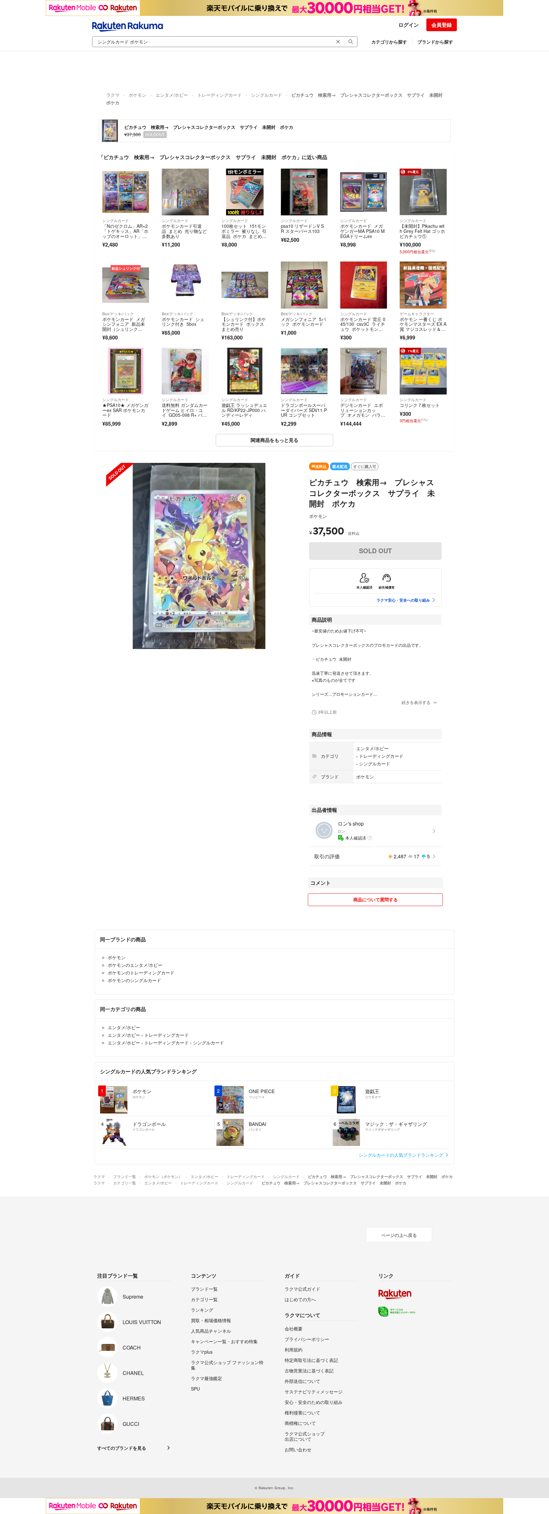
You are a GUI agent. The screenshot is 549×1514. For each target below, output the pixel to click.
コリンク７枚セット (420, 405)
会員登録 (441, 24)
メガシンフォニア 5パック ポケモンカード (303, 321)
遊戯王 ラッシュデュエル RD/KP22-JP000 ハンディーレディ (244, 410)
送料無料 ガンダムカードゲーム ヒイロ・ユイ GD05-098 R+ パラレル (184, 412)
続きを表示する (416, 702)
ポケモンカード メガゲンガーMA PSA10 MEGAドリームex (362, 231)
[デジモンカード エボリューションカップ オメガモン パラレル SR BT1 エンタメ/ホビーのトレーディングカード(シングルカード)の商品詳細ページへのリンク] (363, 371)
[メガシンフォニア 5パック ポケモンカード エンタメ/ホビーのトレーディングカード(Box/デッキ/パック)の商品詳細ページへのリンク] (304, 285)
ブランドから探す (435, 41)
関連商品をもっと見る (274, 439)
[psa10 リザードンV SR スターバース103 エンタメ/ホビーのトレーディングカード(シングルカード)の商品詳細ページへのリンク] (304, 192)
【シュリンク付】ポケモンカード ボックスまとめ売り (243, 324)
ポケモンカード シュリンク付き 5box (183, 321)
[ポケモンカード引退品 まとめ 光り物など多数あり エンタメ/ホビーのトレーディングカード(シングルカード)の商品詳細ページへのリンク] (185, 192)
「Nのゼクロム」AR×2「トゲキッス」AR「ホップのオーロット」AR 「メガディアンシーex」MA (125, 236)
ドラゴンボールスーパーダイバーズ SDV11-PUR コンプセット (304, 410)
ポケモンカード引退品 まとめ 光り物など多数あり (184, 231)
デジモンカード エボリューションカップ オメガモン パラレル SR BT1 (362, 412)
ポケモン (137, 95)
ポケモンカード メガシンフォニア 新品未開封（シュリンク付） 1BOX (123, 326)
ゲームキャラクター (417, 313)
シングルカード (266, 95)
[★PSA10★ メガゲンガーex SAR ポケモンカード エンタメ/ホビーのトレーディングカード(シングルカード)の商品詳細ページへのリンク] (125, 371)
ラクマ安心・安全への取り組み (403, 600)
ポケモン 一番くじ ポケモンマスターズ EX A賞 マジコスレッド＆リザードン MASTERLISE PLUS (423, 329)
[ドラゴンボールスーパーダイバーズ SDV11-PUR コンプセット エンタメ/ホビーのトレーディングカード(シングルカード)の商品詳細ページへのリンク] (304, 371)
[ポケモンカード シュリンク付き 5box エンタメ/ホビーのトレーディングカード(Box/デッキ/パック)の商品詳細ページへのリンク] (185, 285)
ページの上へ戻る (399, 1235)
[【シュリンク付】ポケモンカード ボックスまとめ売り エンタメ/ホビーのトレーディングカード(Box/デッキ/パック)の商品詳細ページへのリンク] (244, 285)
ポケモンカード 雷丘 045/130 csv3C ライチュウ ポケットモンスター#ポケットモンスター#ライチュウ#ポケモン (362, 331)
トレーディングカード (219, 95)
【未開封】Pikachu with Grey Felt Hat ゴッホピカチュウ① (422, 231)
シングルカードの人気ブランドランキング (401, 1155)
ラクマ (112, 95)
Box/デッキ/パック (118, 313)
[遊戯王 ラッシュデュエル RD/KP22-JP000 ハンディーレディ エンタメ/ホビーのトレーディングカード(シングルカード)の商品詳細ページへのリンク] (244, 371)
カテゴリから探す (389, 41)
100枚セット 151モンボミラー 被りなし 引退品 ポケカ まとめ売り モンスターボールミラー (244, 236)
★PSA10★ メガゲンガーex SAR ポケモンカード (125, 410)
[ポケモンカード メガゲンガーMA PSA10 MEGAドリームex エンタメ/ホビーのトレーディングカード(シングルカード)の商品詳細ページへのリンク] (363, 192)
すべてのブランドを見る (121, 1448)
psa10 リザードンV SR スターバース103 (302, 228)
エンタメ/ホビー (172, 95)
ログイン (408, 24)
